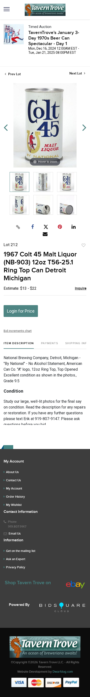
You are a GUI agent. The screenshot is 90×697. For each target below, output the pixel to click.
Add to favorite (83, 245)
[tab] (19, 345)
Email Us (15, 534)
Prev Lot (14, 74)
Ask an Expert (15, 559)
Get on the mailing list (20, 551)
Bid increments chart (18, 331)
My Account (14, 488)
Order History (15, 497)
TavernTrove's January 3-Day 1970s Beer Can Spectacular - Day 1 (53, 38)
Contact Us (13, 480)
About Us (12, 472)
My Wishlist (14, 505)
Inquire (80, 288)
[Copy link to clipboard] (18, 227)
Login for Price (21, 311)
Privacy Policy (15, 567)
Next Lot (76, 73)
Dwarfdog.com (63, 672)
